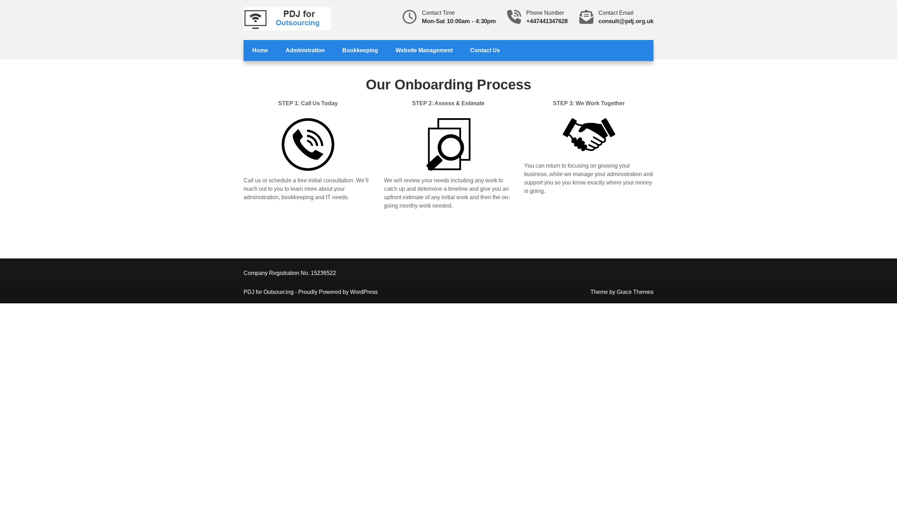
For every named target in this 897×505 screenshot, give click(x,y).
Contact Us (485, 50)
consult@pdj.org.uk (625, 21)
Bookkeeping (360, 50)
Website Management (424, 50)
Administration (305, 50)
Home (260, 50)
